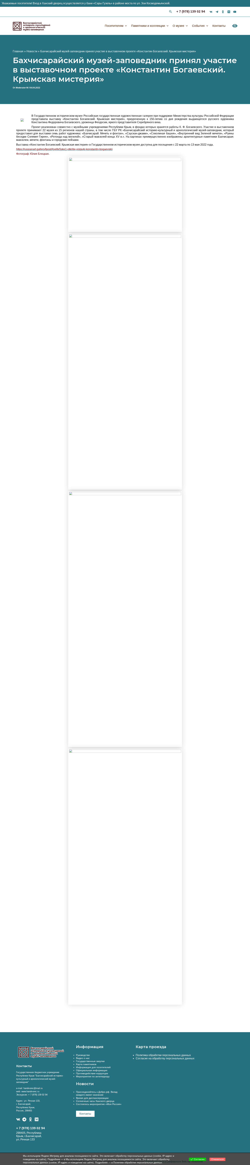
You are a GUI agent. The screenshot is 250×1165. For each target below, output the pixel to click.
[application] (125, 26)
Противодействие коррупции (92, 1073)
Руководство (83, 1055)
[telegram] (216, 11)
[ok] (222, 11)
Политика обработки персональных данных (163, 1055)
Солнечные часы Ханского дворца (95, 1101)
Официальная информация (91, 1070)
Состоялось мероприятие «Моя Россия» (98, 1104)
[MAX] (37, 1119)
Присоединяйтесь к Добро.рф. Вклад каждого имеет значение (96, 1093)
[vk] (211, 11)
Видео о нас (83, 1058)
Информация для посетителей (93, 1067)
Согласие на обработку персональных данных (165, 1058)
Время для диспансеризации (92, 1098)
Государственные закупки (90, 1061)
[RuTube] (234, 11)
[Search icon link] (170, 12)
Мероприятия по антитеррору (93, 1076)
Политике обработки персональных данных (137, 1162)
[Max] (228, 11)
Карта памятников (86, 1064)
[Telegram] (24, 1119)
